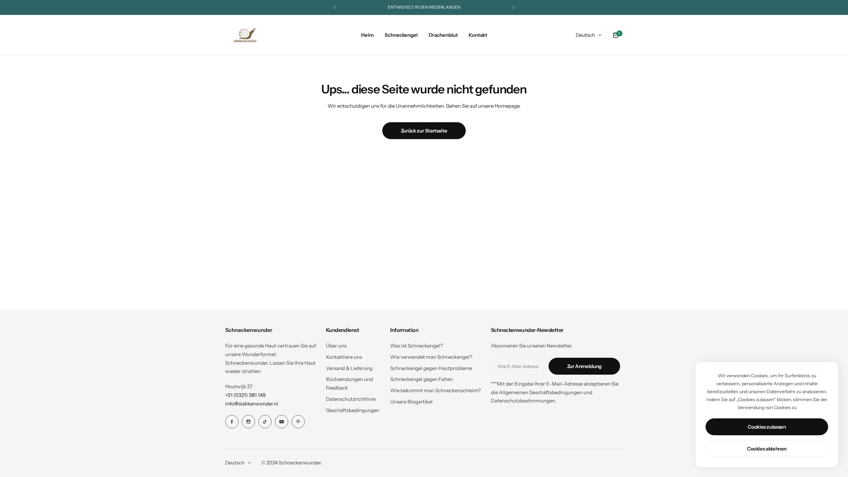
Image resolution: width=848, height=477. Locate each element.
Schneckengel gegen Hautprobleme (431, 368)
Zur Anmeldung (584, 366)
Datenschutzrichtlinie (351, 399)
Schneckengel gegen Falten (421, 379)
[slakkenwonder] (245, 35)
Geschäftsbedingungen (352, 410)
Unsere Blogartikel (411, 401)
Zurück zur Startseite (424, 131)
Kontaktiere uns (344, 357)
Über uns (336, 346)
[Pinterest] (298, 421)
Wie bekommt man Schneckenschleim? (435, 390)
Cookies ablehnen (767, 449)
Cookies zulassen (767, 427)
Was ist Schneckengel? (416, 346)
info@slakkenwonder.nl (251, 403)
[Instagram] (248, 421)
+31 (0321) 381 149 (245, 395)
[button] (335, 7)
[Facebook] (231, 421)
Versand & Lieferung (349, 368)
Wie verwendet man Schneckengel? (431, 357)
